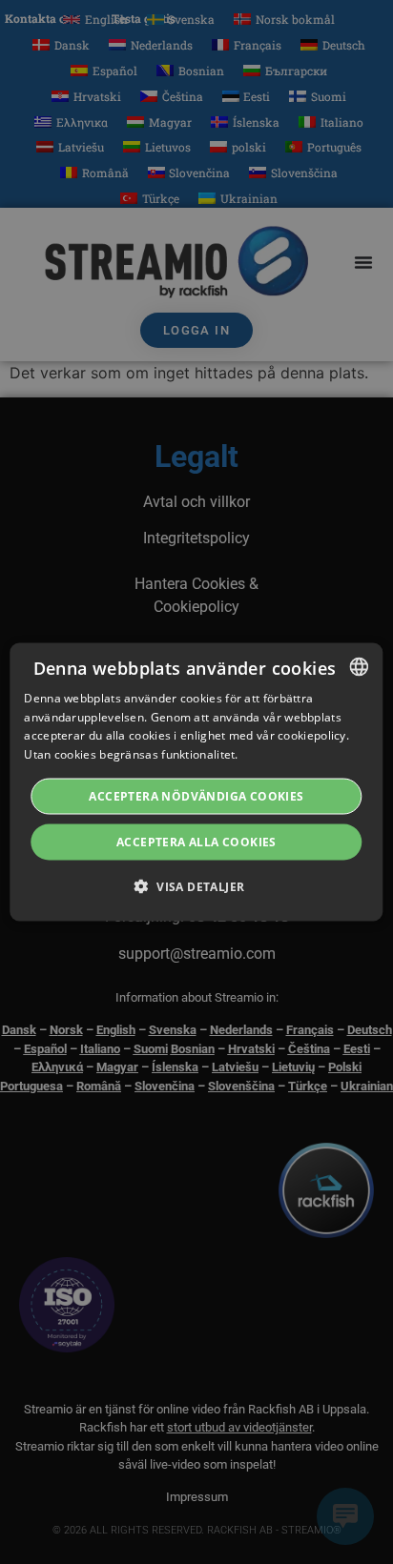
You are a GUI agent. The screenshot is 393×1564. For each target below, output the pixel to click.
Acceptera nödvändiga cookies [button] (196, 796)
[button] (197, 886)
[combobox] (359, 666)
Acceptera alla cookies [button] (196, 842)
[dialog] (196, 782)
